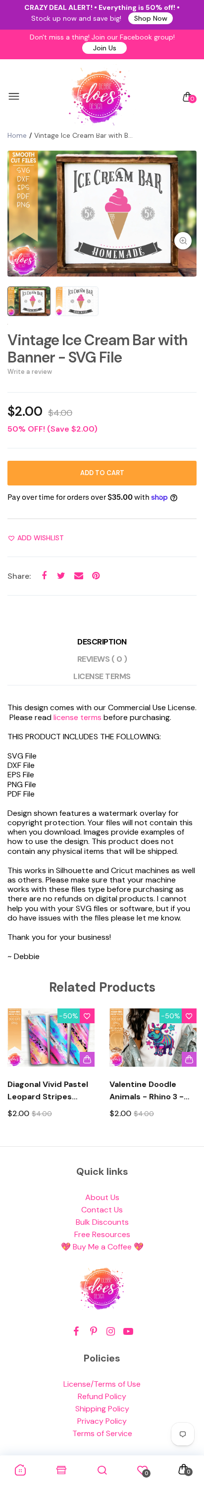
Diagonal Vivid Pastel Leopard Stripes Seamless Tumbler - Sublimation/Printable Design (51, 1091)
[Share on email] (78, 575)
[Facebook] (76, 1331)
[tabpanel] (102, 214)
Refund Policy (102, 1396)
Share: (19, 576)
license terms (77, 717)
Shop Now (150, 18)
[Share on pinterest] (96, 575)
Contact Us (102, 1209)
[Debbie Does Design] (99, 96)
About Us (102, 1197)
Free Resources (102, 1234)
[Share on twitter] (61, 575)
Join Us (104, 47)
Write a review (29, 371)
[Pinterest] (93, 1331)
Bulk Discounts (102, 1222)
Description (102, 642)
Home (17, 135)
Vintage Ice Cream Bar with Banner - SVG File (97, 348)
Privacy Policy (102, 1421)
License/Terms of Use (102, 1384)
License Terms (102, 676)
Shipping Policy (102, 1409)
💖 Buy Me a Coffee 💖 (102, 1247)
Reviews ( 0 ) (102, 659)
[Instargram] (110, 1331)
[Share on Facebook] (44, 575)
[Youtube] (128, 1331)
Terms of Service (102, 1433)
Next (185, 1072)
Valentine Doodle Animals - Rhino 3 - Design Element (146, 1091)
